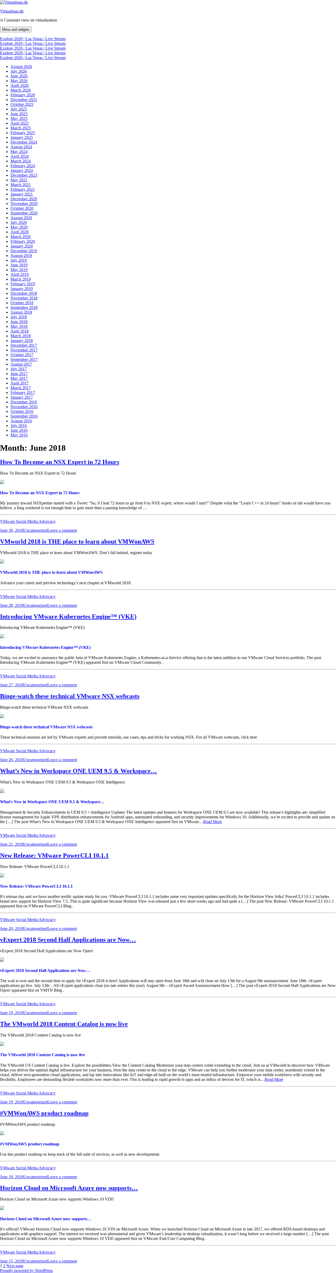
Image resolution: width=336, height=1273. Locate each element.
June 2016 (19, 430)
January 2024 (21, 170)
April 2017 (19, 383)
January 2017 (21, 397)
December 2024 (23, 142)
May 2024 (19, 151)
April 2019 (19, 274)
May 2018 (19, 326)
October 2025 (21, 104)
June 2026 (19, 76)
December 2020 (23, 199)
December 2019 (23, 251)
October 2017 (21, 355)
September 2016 (24, 416)
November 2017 (24, 350)
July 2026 (18, 71)
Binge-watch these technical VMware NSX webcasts (69, 696)
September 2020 (24, 213)
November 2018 (24, 298)
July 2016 (18, 425)
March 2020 (20, 236)
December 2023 (23, 175)
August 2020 (21, 217)
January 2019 (21, 288)
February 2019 (22, 284)
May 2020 (19, 227)
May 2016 (19, 435)
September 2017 (24, 359)
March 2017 (20, 388)
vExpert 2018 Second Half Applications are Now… (68, 939)
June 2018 (19, 321)
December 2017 (23, 345)
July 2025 (18, 109)
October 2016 (21, 411)
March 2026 (20, 90)
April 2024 (19, 156)
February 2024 (22, 166)
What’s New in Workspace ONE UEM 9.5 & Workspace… (78, 770)
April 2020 (19, 232)
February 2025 (22, 132)
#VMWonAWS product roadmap (44, 1113)
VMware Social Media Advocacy (28, 521)
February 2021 (22, 189)
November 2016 (24, 406)
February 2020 (22, 241)
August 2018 (21, 312)
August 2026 (21, 66)
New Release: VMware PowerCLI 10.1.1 (54, 855)
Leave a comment (62, 530)
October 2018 (21, 303)
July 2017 (18, 369)
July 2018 (18, 317)
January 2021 (21, 194)
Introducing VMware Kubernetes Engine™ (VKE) (68, 616)
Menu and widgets (16, 29)
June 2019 (19, 265)
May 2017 (19, 378)
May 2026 (19, 80)
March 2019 (20, 279)
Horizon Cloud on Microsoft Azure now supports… (69, 1188)
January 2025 (21, 137)
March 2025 (20, 128)
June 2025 (19, 114)
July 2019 (18, 260)
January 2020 (21, 246)
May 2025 (19, 118)
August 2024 (21, 147)
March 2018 (20, 336)
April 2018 (19, 331)
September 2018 (24, 307)
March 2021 (20, 184)
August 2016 (21, 421)
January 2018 (21, 340)
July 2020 (18, 222)
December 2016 (23, 402)
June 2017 (19, 373)
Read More (212, 821)
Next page (14, 1266)
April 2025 (19, 123)
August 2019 (21, 255)
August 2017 (21, 364)
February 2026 (22, 95)
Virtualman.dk (12, 11)
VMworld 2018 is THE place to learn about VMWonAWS (77, 541)
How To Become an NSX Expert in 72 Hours (59, 462)
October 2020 (21, 208)
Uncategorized (35, 530)
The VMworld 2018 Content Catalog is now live (64, 1023)
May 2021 (19, 180)
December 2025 (23, 99)
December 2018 (23, 293)
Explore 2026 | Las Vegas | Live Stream (33, 38)
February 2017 (22, 392)
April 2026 (19, 85)
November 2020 (24, 203)
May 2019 (19, 269)
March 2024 (20, 161)
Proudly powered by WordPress (26, 1270)
